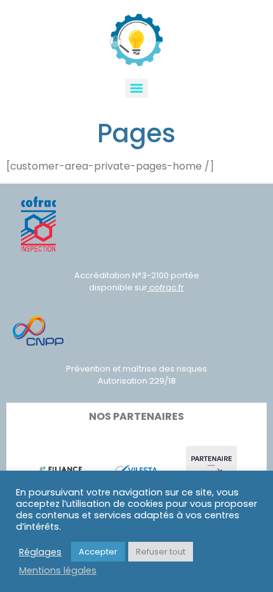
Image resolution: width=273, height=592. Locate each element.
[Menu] (136, 88)
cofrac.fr (165, 287)
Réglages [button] (40, 552)
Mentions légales (58, 570)
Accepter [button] (98, 552)
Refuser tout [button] (160, 552)
